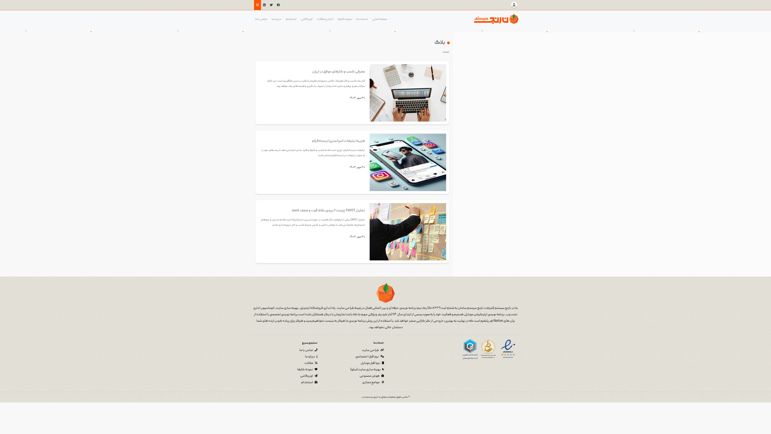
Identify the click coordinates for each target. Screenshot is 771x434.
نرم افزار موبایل (371, 363)
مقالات (309, 363)
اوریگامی (306, 19)
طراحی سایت (370, 350)
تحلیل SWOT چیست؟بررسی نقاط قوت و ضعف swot (328, 210)
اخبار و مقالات (325, 19)
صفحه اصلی (379, 19)
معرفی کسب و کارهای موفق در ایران (338, 71)
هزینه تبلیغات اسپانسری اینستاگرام (338, 141)
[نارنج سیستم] (496, 19)
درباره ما (276, 19)
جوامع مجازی (371, 382)
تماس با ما (261, 19)
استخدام (291, 19)
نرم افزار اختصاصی (367, 356)
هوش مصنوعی (370, 376)
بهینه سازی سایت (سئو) (365, 369)
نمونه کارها (345, 19)
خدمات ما (362, 19)
